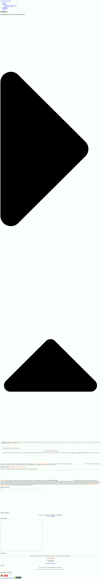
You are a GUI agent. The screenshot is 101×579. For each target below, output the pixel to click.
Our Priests (4, 4)
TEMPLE (4, 2)
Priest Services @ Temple (9, 6)
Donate (4, 3)
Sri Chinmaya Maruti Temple (10, 578)
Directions (4, 9)
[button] (50, 229)
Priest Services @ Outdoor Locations (11, 5)
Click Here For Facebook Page (50, 563)
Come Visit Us (5, 7)
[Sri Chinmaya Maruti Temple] (5, 0)
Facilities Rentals (5, 8)
